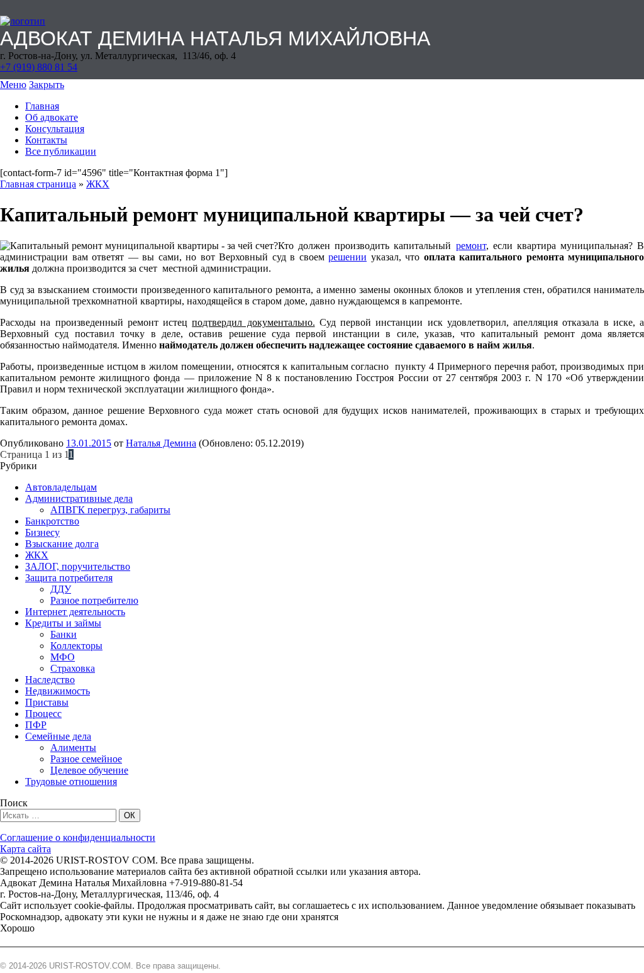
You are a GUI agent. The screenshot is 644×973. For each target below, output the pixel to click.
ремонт (471, 245)
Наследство (50, 679)
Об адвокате (51, 117)
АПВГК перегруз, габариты (110, 509)
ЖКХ (97, 184)
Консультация (54, 128)
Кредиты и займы (63, 623)
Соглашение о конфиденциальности (77, 837)
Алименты (73, 747)
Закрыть (46, 84)
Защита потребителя (69, 577)
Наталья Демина (161, 443)
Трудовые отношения (71, 781)
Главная (42, 106)
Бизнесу (42, 532)
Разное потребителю (94, 600)
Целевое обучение (89, 770)
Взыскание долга (62, 543)
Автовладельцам (61, 487)
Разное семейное (86, 758)
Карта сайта (25, 848)
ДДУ (60, 589)
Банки (63, 634)
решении (347, 257)
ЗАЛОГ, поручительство (77, 566)
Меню (13, 84)
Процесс (43, 713)
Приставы (47, 702)
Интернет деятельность (75, 611)
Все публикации (60, 151)
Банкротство (52, 521)
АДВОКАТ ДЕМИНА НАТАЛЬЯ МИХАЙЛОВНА (215, 38)
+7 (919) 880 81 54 (38, 67)
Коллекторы (76, 645)
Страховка (72, 668)
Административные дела (79, 498)
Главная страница (38, 184)
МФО (62, 657)
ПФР (36, 725)
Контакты (46, 140)
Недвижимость (57, 691)
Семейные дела (58, 736)
